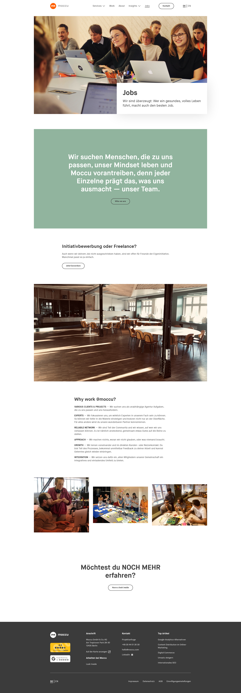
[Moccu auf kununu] (60, 647)
